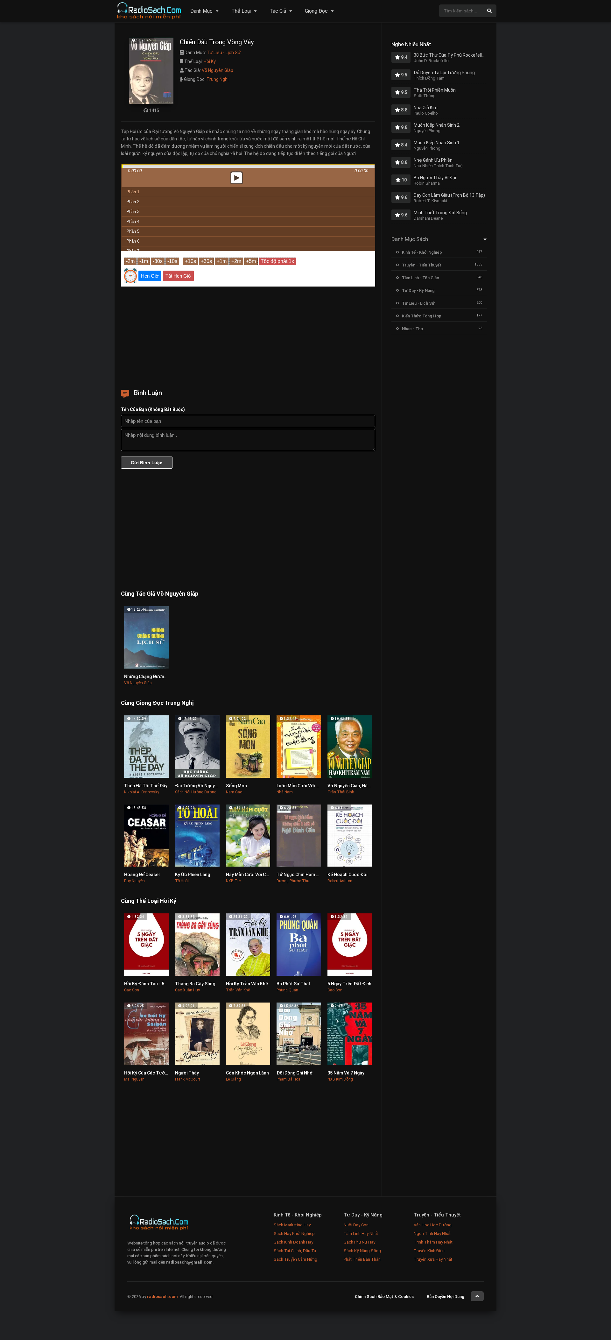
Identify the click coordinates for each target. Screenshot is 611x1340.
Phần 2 (132, 201)
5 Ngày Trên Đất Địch (349, 983)
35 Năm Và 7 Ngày (345, 1072)
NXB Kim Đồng (340, 1079)
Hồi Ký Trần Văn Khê (247, 983)
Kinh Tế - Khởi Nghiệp (422, 252)
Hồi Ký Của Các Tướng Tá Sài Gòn (158, 1072)
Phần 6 (132, 241)
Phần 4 (132, 221)
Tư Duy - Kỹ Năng (418, 290)
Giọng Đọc (316, 11)
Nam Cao (234, 792)
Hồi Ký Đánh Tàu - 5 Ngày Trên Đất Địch (165, 983)
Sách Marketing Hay (292, 1225)
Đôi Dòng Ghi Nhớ (295, 1072)
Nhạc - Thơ (412, 328)
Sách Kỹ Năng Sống (362, 1250)
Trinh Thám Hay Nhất (433, 1242)
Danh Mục (201, 11)
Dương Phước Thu (293, 881)
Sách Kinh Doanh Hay (293, 1242)
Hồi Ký (210, 61)
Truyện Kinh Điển (429, 1250)
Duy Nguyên (134, 881)
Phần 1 (132, 191)
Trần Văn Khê (238, 990)
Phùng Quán (287, 990)
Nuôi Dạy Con (356, 1225)
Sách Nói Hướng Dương (195, 792)
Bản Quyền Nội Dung (445, 1296)
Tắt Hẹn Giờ (178, 276)
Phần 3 (132, 211)
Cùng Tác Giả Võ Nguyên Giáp (159, 593)
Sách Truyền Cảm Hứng (295, 1259)
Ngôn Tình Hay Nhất (432, 1233)
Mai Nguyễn (134, 1079)
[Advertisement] (248, 335)
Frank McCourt (187, 1079)
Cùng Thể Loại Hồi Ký (148, 900)
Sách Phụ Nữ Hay (359, 1242)
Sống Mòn (236, 785)
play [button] (248, 121)
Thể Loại (241, 11)
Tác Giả (278, 11)
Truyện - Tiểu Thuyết (421, 265)
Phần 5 (132, 231)
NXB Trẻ (233, 881)
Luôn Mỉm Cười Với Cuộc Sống (307, 785)
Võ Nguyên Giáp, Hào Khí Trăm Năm (364, 785)
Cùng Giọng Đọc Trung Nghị (157, 702)
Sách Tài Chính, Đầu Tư (295, 1250)
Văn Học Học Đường (433, 1225)
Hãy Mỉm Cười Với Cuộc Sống (255, 874)
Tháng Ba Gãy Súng (195, 983)
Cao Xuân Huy (187, 990)
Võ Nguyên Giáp (217, 70)
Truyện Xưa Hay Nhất (433, 1259)
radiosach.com (162, 1296)
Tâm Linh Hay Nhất (361, 1233)
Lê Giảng (233, 1079)
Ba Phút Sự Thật (294, 983)
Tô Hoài (182, 881)
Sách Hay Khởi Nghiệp (294, 1233)
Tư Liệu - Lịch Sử (224, 52)
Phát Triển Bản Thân (362, 1259)
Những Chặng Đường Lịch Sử (153, 676)
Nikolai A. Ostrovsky (141, 792)
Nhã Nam (285, 792)
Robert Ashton (339, 881)
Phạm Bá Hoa (288, 1079)
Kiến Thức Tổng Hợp (421, 316)
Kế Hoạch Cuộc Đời (347, 874)
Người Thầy (187, 1072)
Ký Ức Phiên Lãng (192, 874)
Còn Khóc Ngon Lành (247, 1072)
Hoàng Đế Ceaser (142, 874)
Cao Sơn (131, 990)
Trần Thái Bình (340, 792)
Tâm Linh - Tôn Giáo (420, 277)
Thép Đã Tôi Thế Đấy (145, 785)
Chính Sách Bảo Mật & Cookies (384, 1296)
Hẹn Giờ (150, 276)
